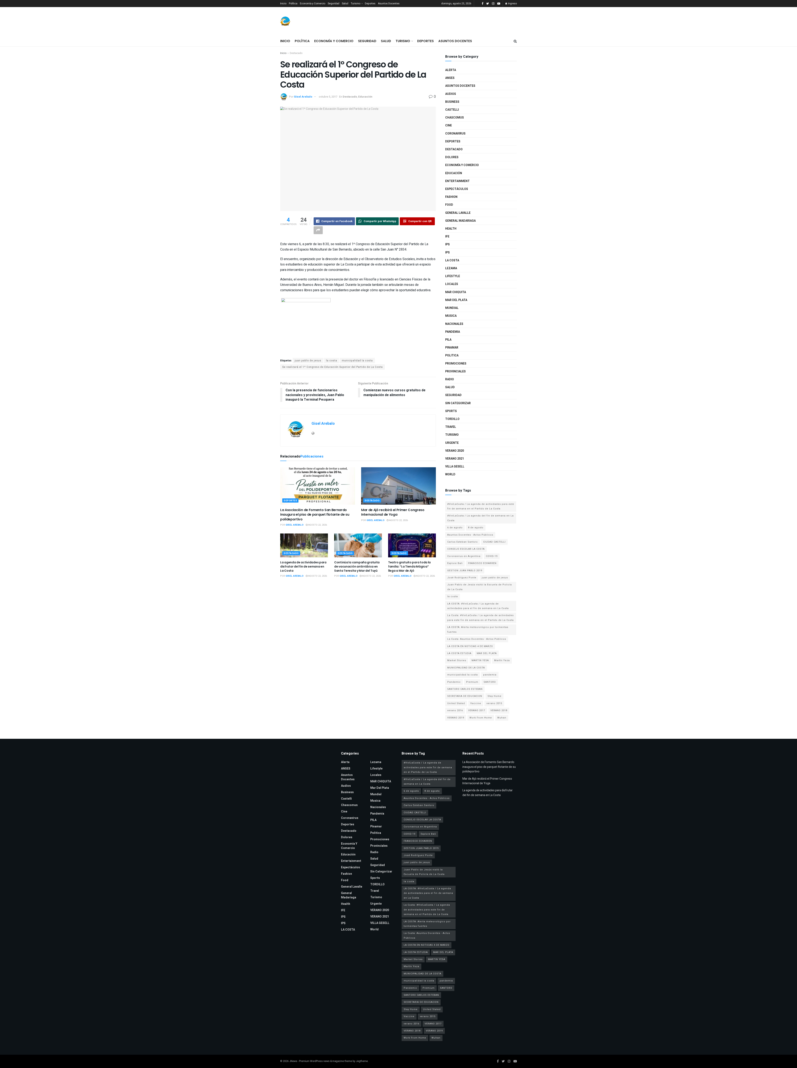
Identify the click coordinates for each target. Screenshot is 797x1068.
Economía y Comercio (312, 3)
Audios (450, 94)
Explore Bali (455, 563)
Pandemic (454, 682)
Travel (450, 427)
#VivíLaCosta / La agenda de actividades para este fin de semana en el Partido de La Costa (480, 506)
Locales (451, 284)
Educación (365, 97)
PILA (448, 340)
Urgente (452, 443)
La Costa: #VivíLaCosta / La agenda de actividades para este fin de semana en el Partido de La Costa (480, 618)
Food (449, 205)
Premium (472, 682)
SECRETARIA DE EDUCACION (464, 696)
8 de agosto (475, 527)
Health (450, 228)
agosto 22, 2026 (317, 525)
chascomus (454, 117)
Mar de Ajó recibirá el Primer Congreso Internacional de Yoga (392, 512)
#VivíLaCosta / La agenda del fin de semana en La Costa (480, 518)
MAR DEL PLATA (487, 653)
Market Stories (456, 660)
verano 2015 (494, 703)
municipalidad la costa (357, 360)
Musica (451, 316)
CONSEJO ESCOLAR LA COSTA (466, 549)
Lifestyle (452, 276)
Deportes (370, 3)
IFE (447, 236)
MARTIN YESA (480, 660)
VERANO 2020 (454, 451)
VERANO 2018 (498, 710)
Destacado (296, 53)
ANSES (450, 78)
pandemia (489, 675)
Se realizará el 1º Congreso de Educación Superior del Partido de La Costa (332, 367)
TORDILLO (452, 419)
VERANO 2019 (455, 717)
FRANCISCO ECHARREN (482, 563)
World (450, 474)
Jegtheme (362, 1061)
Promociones (455, 363)
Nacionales (454, 324)
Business (452, 102)
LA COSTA (452, 260)
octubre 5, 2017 (328, 97)
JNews (293, 1061)
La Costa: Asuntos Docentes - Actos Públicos (476, 639)
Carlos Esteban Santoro (462, 542)
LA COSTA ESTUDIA (459, 653)
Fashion (451, 197)
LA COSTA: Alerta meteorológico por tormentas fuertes (477, 629)
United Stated (456, 703)
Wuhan (501, 717)
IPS (447, 244)
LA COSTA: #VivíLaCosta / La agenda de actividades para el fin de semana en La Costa (478, 606)
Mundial (451, 308)
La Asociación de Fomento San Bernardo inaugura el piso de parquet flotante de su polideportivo (314, 515)
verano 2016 (455, 710)
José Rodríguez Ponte (461, 577)
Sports (451, 411)
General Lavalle (458, 213)
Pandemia (452, 332)
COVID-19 (492, 556)
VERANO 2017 (476, 710)
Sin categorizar (458, 403)
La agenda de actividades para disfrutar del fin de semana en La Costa (303, 566)
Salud (345, 3)
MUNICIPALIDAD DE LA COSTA (466, 667)
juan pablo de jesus (308, 360)
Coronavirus (455, 133)
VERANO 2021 (454, 458)
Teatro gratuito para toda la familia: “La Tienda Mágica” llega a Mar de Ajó (409, 566)
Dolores (451, 157)
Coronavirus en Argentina (463, 556)
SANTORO (490, 682)
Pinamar (451, 347)
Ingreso (512, 3)
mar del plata (456, 300)
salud (450, 387)
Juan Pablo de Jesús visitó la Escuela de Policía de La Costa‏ (479, 587)
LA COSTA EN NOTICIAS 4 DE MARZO (470, 646)
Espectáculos (456, 189)
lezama (451, 268)
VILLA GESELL (454, 466)
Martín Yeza (502, 660)
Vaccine (475, 703)
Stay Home (494, 696)
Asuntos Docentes (389, 3)
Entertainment (457, 181)
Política (293, 3)
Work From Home (480, 717)
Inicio (283, 3)
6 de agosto (455, 527)
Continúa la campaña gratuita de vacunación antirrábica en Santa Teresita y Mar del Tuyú (357, 566)
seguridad (453, 395)
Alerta (450, 70)
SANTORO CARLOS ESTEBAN (465, 689)
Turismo (355, 3)
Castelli (452, 110)
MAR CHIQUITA (455, 292)
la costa (331, 360)
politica (451, 355)
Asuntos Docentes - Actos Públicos (470, 535)
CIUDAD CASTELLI (494, 542)
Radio (449, 379)
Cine (448, 125)
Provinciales (455, 371)
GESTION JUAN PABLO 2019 (464, 570)
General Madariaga (460, 221)
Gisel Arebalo (303, 97)
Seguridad (333, 3)
